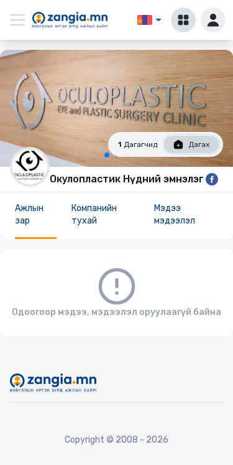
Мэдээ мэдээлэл (174, 214)
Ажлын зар (29, 214)
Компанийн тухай (94, 214)
